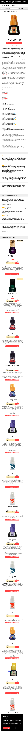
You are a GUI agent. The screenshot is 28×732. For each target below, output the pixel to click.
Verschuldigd (6, 728)
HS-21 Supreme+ (12, 435)
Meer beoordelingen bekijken (7, 191)
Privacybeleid (20, 730)
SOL (25, 730)
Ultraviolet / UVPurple (12, 257)
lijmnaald (5, 74)
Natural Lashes (9, 5)
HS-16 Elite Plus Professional (12, 333)
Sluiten (13, 728)
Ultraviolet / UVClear (12, 295)
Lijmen (8, 11)
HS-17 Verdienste (12, 400)
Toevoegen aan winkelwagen (14, 43)
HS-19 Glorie (12, 678)
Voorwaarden (3, 730)
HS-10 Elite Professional (12, 507)
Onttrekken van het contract (12, 730)
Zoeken (21, 8)
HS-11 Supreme (12, 473)
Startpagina (4, 11)
